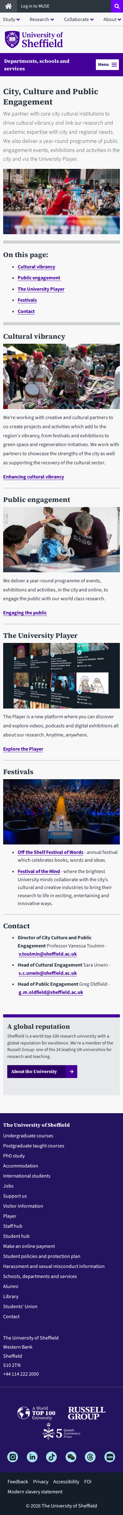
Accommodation (20, 1165)
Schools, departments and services (40, 1276)
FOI (87, 1481)
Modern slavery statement (35, 1491)
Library (10, 1296)
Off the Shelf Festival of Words (50, 852)
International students (26, 1176)
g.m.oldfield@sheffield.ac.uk (51, 992)
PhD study (14, 1155)
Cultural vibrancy (36, 266)
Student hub (16, 1236)
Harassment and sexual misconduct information (54, 1266)
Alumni (10, 1286)
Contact (26, 311)
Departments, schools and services (36, 64)
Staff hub (12, 1226)
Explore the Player (23, 749)
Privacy (40, 1481)
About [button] (109, 19)
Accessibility (66, 1481)
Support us (15, 1196)
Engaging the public (25, 612)
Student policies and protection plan (41, 1256)
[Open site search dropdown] (117, 6)
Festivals (27, 300)
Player (9, 1216)
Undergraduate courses (28, 1135)
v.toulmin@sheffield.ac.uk (48, 954)
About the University (34, 1071)
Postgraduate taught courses (33, 1145)
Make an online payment (29, 1246)
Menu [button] (103, 64)
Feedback (18, 1481)
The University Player (41, 289)
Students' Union (20, 1306)
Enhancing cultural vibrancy (33, 476)
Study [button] (9, 19)
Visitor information (23, 1206)
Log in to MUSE (35, 6)
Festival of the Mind (39, 871)
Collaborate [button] (76, 19)
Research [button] (39, 19)
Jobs (8, 1186)
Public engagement (39, 277)
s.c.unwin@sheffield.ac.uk (48, 973)
